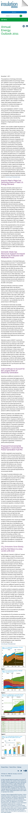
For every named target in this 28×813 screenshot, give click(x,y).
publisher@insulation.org (16, 790)
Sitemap (19, 767)
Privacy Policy (4, 767)
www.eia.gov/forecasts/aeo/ (13, 177)
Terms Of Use (12, 767)
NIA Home (14, 12)
